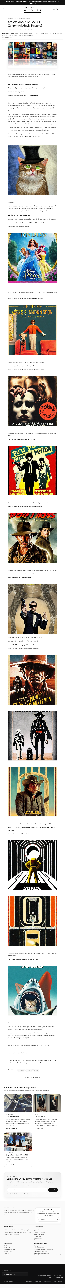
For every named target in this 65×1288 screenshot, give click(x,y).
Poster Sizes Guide (39, 1234)
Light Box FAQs (38, 1238)
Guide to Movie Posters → (56, 33)
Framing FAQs (37, 1236)
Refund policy (29, 1281)
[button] (3, 9)
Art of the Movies (9, 1281)
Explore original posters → (42, 33)
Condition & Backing (39, 1232)
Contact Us (7, 1247)
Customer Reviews (39, 1247)
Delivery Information (9, 1249)
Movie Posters (38, 1229)
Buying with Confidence (40, 1246)
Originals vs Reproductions (41, 1230)
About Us (6, 1253)
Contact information (59, 1281)
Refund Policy (8, 1251)
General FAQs (37, 1240)
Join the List (53, 1190)
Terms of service (48, 1281)
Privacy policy (38, 1281)
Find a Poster (7, 1246)
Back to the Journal (33, 1077)
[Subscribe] (57, 1219)
